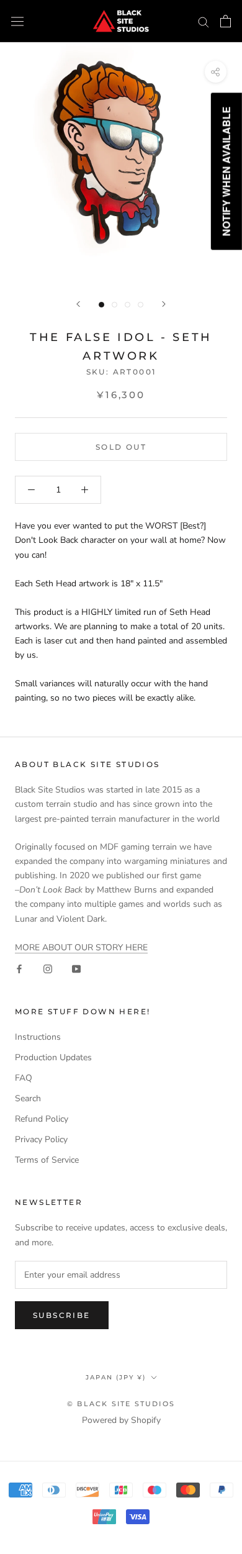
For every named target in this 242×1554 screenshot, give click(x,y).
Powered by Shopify (121, 1420)
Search (28, 1098)
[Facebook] (19, 968)
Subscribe (62, 1315)
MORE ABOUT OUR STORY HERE (81, 947)
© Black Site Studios (121, 1403)
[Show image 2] (114, 304)
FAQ (23, 1078)
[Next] (164, 304)
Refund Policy (41, 1119)
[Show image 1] (101, 304)
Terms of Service (47, 1160)
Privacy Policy (41, 1139)
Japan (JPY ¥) (116, 1377)
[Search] (203, 21)
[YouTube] (76, 968)
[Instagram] (47, 968)
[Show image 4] (140, 304)
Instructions (38, 1037)
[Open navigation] (17, 21)
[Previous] (78, 304)
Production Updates (53, 1057)
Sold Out (121, 447)
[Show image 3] (127, 304)
